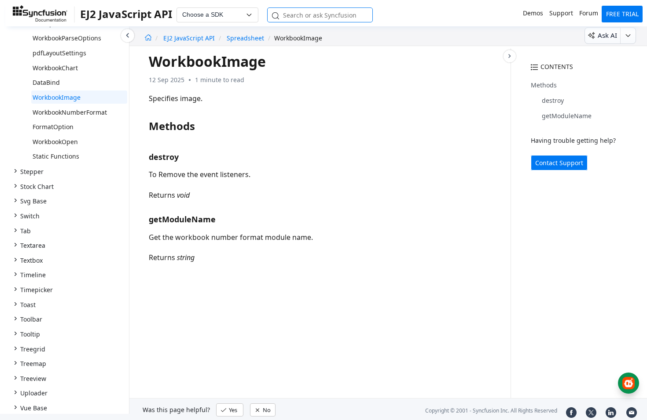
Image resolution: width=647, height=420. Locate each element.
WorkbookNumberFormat (70, 112)
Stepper (32, 171)
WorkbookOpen (55, 142)
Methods (544, 85)
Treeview (33, 378)
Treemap (33, 363)
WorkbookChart (55, 68)
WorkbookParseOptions (67, 38)
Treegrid (32, 349)
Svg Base (33, 201)
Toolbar (31, 319)
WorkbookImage (57, 97)
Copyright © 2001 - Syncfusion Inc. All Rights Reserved (491, 410)
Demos (533, 13)
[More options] (628, 35)
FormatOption (53, 127)
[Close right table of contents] (510, 56)
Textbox (31, 260)
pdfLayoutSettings (59, 53)
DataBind (46, 82)
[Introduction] (148, 38)
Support (561, 13)
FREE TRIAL (622, 14)
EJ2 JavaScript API (190, 38)
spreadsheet (245, 38)
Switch (30, 216)
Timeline (33, 275)
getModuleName (567, 116)
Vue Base (33, 408)
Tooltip (30, 334)
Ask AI (607, 35)
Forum (588, 13)
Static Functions (56, 156)
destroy (553, 100)
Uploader (34, 393)
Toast (28, 305)
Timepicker (36, 290)
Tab (25, 231)
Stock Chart (37, 186)
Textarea (32, 245)
